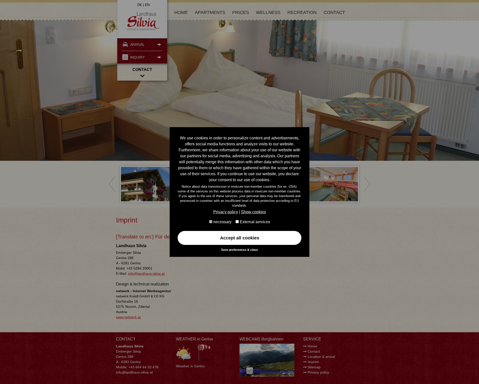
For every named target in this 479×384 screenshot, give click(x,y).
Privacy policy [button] (225, 212)
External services (254, 222)
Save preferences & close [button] (239, 250)
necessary (222, 222)
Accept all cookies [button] (239, 237)
